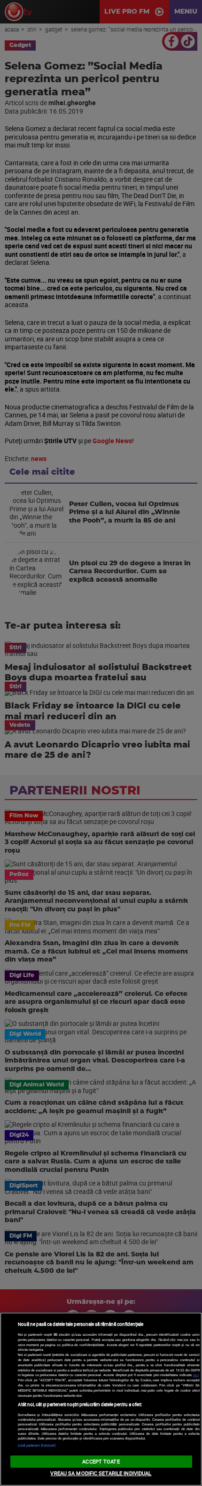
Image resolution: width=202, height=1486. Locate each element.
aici (196, 1374)
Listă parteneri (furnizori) (37, 1445)
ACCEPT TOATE (100, 1461)
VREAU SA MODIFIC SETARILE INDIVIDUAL (100, 1473)
